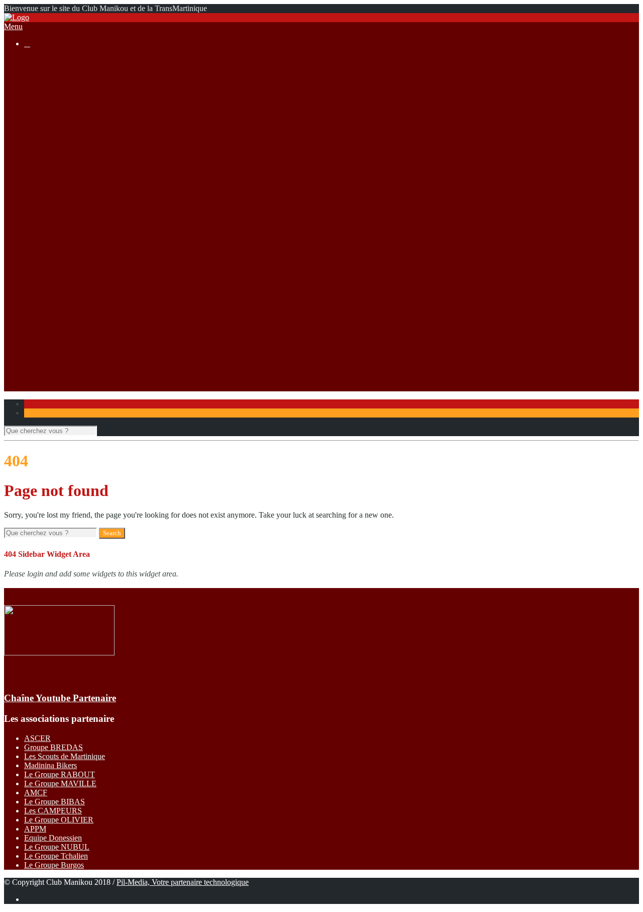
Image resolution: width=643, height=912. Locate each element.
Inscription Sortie (71, 196)
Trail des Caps (66, 314)
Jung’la (55, 287)
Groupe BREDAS (53, 747)
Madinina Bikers (50, 765)
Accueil (36, 60)
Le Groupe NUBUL (56, 847)
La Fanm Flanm (69, 169)
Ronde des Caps (70, 250)
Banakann (60, 296)
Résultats (38, 232)
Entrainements (66, 223)
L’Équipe (59, 97)
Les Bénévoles (67, 78)
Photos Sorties (66, 205)
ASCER (37, 738)
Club (32, 69)
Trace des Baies (69, 323)
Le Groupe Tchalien (56, 856)
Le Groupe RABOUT (59, 774)
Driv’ (52, 241)
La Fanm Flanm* (71, 269)
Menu (13, 26)
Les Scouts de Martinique (64, 756)
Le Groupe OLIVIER (58, 819)
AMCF (35, 792)
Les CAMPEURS (53, 810)
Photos (55, 341)
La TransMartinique (75, 142)
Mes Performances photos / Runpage (102, 359)
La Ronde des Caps (75, 160)
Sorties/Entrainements (58, 187)
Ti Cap (55, 260)
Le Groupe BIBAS (54, 801)
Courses (37, 133)
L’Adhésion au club (75, 88)
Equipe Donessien (53, 838)
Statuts (54, 124)
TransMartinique (70, 278)
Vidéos (55, 350)
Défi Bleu (59, 305)
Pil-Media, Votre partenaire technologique (183, 882)
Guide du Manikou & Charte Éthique (103, 106)
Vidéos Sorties (67, 214)
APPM (35, 828)
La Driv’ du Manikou (78, 151)
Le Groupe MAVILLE (60, 783)
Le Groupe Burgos (54, 865)
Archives (58, 178)
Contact (36, 377)
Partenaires (41, 368)
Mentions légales (70, 115)
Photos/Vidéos (47, 332)
